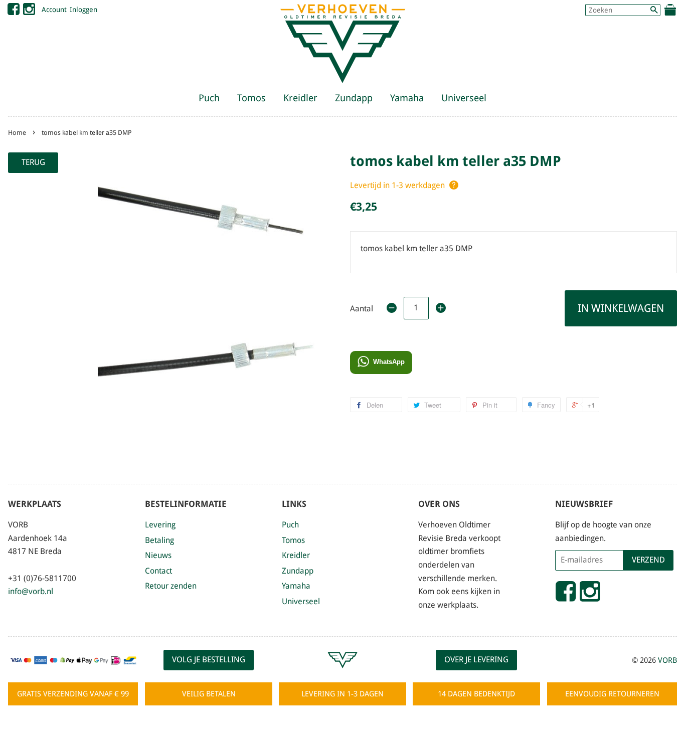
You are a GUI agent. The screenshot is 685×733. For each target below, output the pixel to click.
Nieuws (158, 555)
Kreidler (300, 98)
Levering (160, 524)
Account (54, 10)
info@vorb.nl (30, 591)
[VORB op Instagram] (29, 12)
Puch (209, 98)
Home (17, 132)
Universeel (463, 98)
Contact (158, 571)
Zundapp (354, 98)
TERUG (33, 162)
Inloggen (83, 10)
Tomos (251, 98)
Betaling (159, 540)
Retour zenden (171, 586)
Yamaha (407, 98)
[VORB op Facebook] (14, 12)
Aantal (361, 308)
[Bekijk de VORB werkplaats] (342, 672)
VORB (667, 660)
